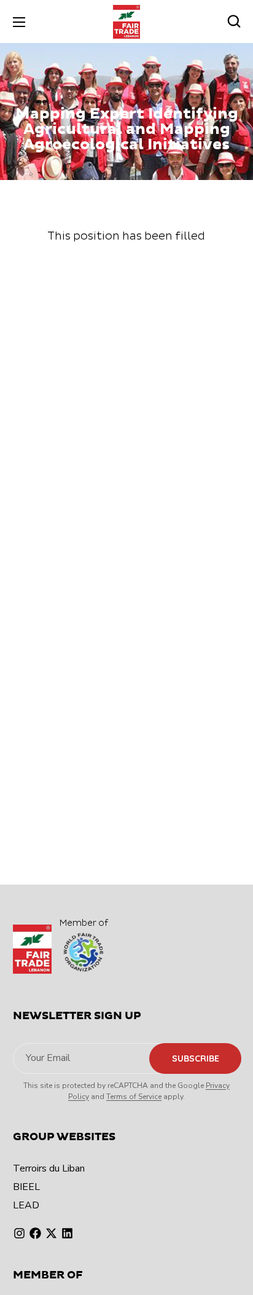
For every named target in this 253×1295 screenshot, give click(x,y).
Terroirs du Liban (49, 1168)
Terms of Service (134, 1096)
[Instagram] (19, 1233)
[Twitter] (51, 1233)
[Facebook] (35, 1233)
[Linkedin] (67, 1233)
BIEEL (26, 1187)
